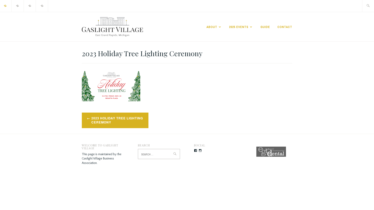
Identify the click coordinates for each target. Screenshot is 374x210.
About (211, 27)
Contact (284, 27)
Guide (265, 27)
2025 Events (238, 27)
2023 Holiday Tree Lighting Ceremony (117, 120)
